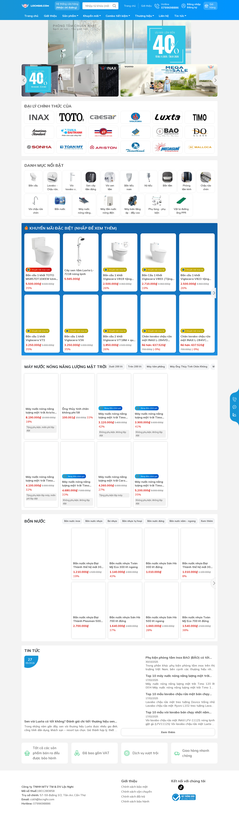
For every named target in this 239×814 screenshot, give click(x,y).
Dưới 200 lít (116, 366)
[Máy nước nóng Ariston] (103, 147)
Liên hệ (164, 16)
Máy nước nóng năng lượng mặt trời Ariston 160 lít (41, 410)
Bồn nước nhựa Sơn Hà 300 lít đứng (161, 565)
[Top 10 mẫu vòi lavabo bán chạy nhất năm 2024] (132, 717)
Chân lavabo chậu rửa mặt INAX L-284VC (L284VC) (195, 338)
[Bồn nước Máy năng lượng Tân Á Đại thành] (71, 132)
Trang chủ (130, 5)
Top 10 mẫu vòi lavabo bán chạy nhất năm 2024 (177, 712)
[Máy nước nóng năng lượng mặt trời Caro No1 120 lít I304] (114, 458)
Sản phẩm (69, 16)
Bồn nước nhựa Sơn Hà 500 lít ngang (161, 619)
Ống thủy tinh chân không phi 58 (75, 410)
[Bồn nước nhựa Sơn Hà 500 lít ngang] (161, 599)
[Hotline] (234, 399)
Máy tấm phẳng (156, 366)
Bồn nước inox (72, 521)
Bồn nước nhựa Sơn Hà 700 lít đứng (125, 619)
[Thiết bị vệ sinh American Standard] (39, 132)
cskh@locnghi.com (42, 801)
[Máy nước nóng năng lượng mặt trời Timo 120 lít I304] (41, 458)
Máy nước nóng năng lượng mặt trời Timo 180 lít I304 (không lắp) (76, 483)
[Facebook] (174, 787)
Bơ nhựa (112, 521)
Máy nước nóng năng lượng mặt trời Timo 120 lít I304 (40, 478)
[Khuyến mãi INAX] (70, 80)
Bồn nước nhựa (93, 521)
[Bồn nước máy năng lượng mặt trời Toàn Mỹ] (71, 147)
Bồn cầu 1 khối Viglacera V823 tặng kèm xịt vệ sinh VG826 (196, 277)
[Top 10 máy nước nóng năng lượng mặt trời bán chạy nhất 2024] (132, 681)
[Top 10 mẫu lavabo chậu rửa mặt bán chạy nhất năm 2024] (132, 699)
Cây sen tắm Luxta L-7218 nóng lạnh (79, 272)
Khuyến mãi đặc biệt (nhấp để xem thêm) (72, 228)
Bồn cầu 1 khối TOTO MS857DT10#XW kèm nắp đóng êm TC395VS (41, 277)
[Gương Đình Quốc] (200, 132)
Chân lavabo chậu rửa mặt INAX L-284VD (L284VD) (157, 338)
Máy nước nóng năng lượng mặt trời (65, 366)
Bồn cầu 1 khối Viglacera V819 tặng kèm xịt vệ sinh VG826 (118, 277)
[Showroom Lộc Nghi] (36, 5)
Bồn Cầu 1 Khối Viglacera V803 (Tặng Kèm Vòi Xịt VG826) (157, 277)
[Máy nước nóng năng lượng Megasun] (167, 147)
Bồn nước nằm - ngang (183, 521)
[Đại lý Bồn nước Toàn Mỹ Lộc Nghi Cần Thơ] (46, 560)
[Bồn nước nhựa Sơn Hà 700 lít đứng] (125, 599)
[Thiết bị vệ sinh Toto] (71, 117)
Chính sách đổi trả (133, 796)
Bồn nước (34, 521)
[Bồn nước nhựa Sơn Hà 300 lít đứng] (161, 545)
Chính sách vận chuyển (136, 791)
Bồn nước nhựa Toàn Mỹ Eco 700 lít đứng (196, 619)
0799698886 (42, 805)
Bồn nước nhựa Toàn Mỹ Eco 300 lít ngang (124, 565)
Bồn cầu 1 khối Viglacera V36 (74, 338)
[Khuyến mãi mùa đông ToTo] (168, 80)
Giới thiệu (146, 5)
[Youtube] (188, 787)
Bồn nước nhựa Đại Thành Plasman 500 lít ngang (87, 619)
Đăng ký (192, 7)
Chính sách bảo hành (135, 801)
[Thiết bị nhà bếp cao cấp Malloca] (200, 147)
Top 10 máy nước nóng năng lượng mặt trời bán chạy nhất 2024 (177, 676)
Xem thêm (207, 521)
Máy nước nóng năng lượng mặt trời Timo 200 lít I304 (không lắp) (149, 483)
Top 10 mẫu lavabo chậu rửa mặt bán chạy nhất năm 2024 (177, 694)
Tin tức (179, 16)
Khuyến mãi (91, 16)
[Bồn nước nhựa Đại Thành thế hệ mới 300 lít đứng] (197, 545)
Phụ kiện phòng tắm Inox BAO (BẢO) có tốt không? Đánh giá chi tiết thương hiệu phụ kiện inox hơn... (179, 657)
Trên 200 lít (135, 366)
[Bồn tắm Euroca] (135, 132)
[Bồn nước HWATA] (103, 132)
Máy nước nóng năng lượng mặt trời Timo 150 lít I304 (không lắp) (149, 415)
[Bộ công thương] (183, 797)
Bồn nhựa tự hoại (132, 521)
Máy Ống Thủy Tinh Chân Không (188, 366)
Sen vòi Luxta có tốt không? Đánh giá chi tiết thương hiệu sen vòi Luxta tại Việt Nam (69, 721)
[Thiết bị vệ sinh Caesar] (103, 117)
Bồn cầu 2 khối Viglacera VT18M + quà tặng (119, 338)
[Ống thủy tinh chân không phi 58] (77, 390)
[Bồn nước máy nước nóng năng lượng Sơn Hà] (39, 147)
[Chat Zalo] (234, 415)
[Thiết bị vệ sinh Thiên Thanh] (135, 147)
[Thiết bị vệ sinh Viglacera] (135, 117)
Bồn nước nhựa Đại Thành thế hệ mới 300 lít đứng (197, 565)
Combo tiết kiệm (117, 16)
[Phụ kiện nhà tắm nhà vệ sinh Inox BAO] (167, 132)
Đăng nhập (194, 4)
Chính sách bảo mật (134, 786)
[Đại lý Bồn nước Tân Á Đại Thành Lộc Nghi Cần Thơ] (46, 607)
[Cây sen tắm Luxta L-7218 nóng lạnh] (80, 251)
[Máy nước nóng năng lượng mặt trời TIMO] (194, 417)
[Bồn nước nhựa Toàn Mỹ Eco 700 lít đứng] (197, 599)
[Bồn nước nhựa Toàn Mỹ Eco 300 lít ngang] (125, 545)
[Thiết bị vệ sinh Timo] (200, 117)
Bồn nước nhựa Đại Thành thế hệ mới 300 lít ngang (88, 565)
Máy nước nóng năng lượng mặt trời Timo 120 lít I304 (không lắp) (113, 415)
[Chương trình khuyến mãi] (119, 50)
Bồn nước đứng (155, 521)
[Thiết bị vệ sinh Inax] (39, 117)
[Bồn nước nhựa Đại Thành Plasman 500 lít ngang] (88, 599)
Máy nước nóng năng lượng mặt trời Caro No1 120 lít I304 (113, 478)
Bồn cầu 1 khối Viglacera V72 (35, 338)
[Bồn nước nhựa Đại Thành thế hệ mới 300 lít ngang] (88, 545)
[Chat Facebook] (234, 407)
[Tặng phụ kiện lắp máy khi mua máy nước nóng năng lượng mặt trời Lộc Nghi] (194, 464)
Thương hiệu (143, 16)
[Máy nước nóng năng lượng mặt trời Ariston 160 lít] (41, 390)
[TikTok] (181, 787)
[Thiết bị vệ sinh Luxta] (167, 117)
